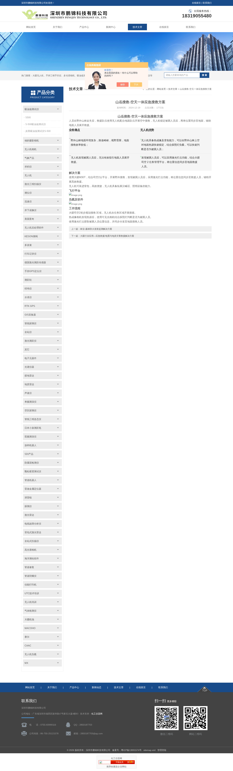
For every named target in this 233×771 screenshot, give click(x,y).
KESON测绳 (31, 236)
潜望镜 (28, 497)
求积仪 (28, 166)
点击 (58, 109)
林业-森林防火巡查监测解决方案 (96, 229)
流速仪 (28, 201)
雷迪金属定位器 (33, 488)
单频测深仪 (30, 401)
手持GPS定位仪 (33, 271)
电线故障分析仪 (33, 523)
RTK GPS (30, 306)
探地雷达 (29, 375)
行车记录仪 (30, 253)
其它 (27, 349)
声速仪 (28, 393)
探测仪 (28, 506)
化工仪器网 (96, 714)
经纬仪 (28, 288)
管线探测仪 (30, 323)
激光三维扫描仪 (33, 184)
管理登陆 (161, 750)
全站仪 (28, 332)
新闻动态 (96, 687)
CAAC (28, 645)
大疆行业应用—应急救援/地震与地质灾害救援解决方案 (107, 236)
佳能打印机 (30, 584)
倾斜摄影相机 (32, 140)
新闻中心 (111, 27)
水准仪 (28, 297)
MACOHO (30, 628)
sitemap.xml (149, 750)
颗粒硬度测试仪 (33, 471)
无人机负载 (30, 654)
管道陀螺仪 (30, 576)
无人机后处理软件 (34, 227)
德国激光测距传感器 (35, 262)
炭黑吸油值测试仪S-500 (38, 131)
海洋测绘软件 (32, 558)
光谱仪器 (29, 367)
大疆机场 (29, 619)
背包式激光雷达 (33, 532)
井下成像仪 (30, 210)
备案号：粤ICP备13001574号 (127, 750)
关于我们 (57, 27)
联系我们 (207, 3)
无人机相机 (30, 149)
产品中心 (84, 27)
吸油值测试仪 (32, 109)
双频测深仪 (30, 436)
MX (26, 663)
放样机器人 (30, 445)
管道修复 (29, 567)
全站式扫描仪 (32, 541)
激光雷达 (29, 515)
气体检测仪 (30, 610)
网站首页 (31, 27)
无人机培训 (30, 602)
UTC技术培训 (32, 593)
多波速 (28, 245)
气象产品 (29, 158)
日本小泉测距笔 (33, 428)
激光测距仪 (30, 340)
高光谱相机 (30, 549)
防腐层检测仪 (32, 462)
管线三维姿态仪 (33, 419)
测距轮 (28, 279)
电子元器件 (30, 358)
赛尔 (27, 636)
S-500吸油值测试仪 (35, 124)
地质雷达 (29, 384)
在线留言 (196, 3)
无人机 (28, 175)
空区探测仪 (30, 410)
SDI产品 (29, 454)
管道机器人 (30, 480)
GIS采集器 (30, 314)
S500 (28, 117)
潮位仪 (28, 192)
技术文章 (137, 27)
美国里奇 (29, 219)
